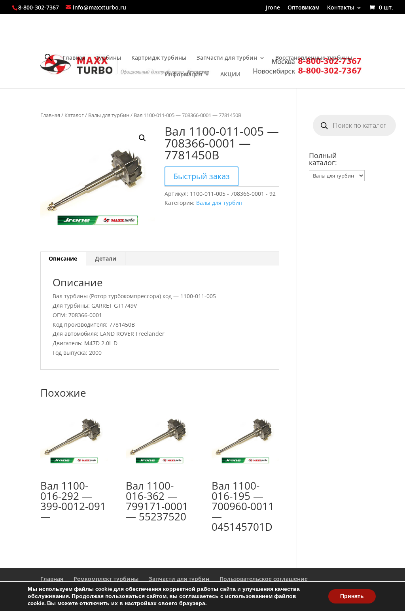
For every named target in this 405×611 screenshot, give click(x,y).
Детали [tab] (105, 258)
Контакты (340, 8)
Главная (73, 58)
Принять (352, 596)
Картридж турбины (158, 58)
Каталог (74, 115)
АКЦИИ (230, 75)
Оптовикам (304, 8)
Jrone (273, 8)
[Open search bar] (48, 57)
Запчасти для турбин (227, 58)
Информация (183, 75)
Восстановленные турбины (313, 58)
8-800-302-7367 (38, 7)
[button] (142, 138)
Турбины (108, 58)
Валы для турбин (108, 115)
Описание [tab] (63, 258)
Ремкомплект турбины (106, 579)
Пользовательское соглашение (264, 579)
